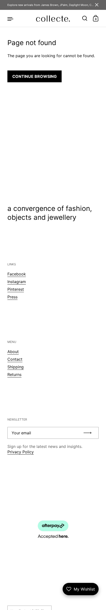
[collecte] (53, 18)
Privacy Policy (20, 451)
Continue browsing (34, 76)
